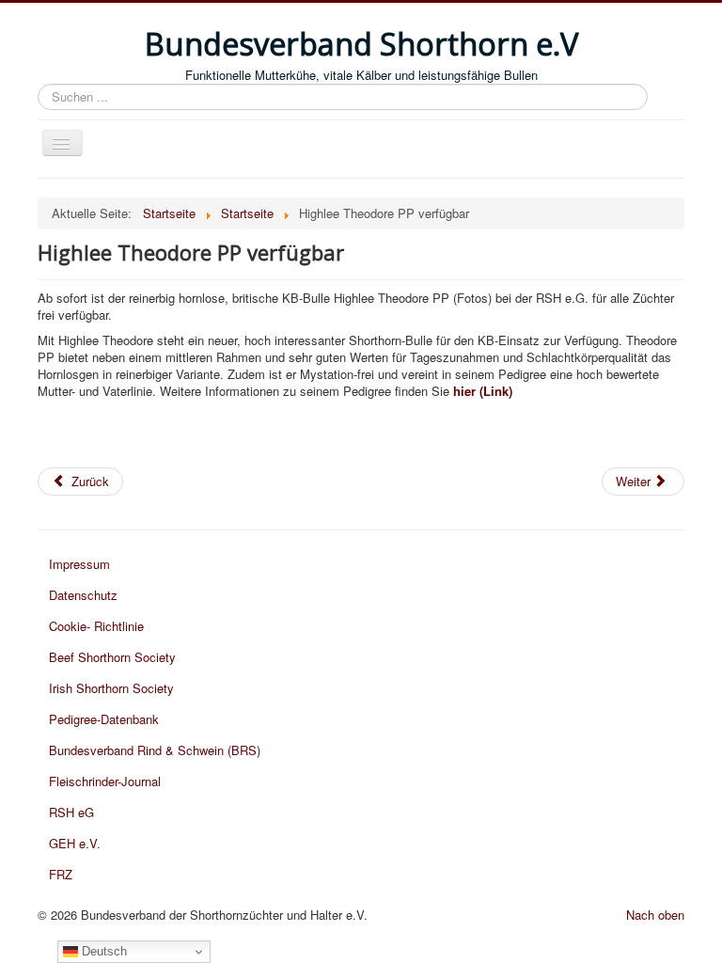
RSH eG (71, 812)
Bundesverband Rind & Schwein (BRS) (154, 750)
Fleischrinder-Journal (105, 781)
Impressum (79, 564)
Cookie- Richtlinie (96, 626)
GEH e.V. (75, 843)
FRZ (60, 874)
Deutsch (102, 951)
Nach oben (655, 915)
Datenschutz (83, 595)
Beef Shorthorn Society (112, 657)
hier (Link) (480, 391)
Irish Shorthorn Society (111, 688)
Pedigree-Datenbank (104, 719)
